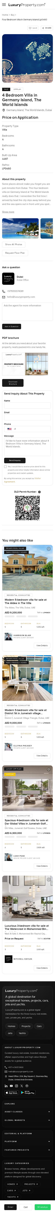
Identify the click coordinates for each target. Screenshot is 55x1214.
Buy (12, 14)
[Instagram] (16, 1086)
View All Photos (39, 77)
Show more (8, 212)
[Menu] (4, 5)
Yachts (22, 1033)
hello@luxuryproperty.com (20, 1071)
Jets (10, 1033)
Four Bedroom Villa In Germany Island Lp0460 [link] (24, 19)
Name (7, 400)
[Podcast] (27, 1086)
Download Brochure (13, 383)
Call (26, 1207)
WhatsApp (42, 1207)
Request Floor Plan (15, 253)
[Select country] (9, 429)
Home (5, 14)
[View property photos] (27, 58)
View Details (42, 645)
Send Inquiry (15, 460)
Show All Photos (13, 244)
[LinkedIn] (6, 1086)
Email (7, 412)
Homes (11, 1026)
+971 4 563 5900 (15, 1067)
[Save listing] (49, 549)
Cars (39, 1026)
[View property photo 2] (20, 228)
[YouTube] (11, 1086)
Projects (26, 1026)
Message (9, 435)
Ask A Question (11, 326)
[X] (21, 1086)
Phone (7, 424)
